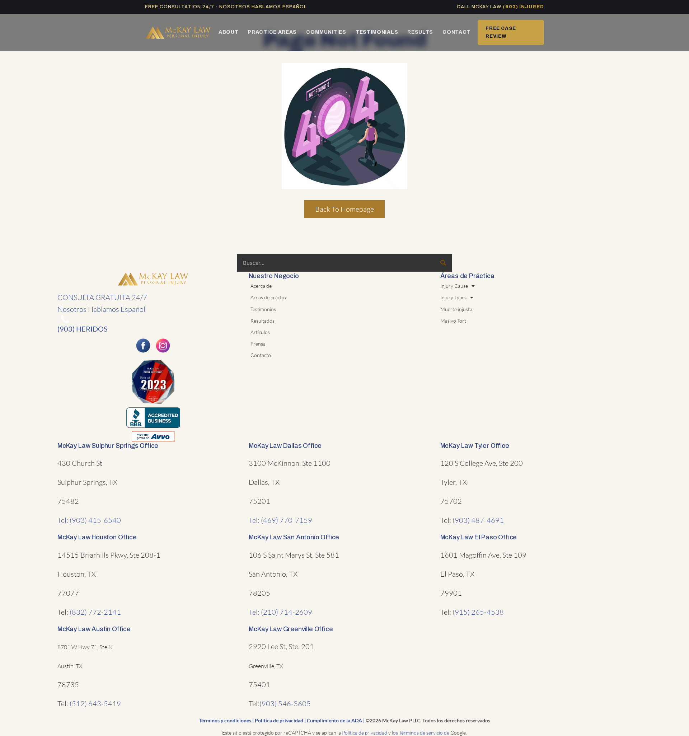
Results (420, 32)
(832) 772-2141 (95, 612)
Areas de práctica (268, 297)
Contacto (260, 355)
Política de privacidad (279, 720)
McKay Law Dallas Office (285, 445)
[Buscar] (443, 263)
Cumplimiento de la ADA (334, 720)
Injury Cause (454, 286)
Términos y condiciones (225, 720)
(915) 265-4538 (478, 612)
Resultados (262, 321)
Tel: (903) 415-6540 (89, 520)
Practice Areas (272, 32)
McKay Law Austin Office (94, 629)
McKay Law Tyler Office (474, 445)
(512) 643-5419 (95, 703)
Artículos (260, 332)
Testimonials (377, 32)
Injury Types (453, 297)
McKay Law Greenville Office (291, 629)
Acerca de (261, 286)
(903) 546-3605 (285, 703)
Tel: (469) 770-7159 (280, 520)
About (229, 32)
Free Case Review (501, 32)
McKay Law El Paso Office (478, 537)
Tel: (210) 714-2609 (280, 612)
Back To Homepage (344, 209)
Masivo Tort (453, 321)
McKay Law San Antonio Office (294, 537)
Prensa (258, 344)
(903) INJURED (523, 6)
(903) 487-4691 (478, 520)
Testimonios (263, 309)
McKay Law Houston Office (97, 537)
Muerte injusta (456, 309)
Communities (326, 32)
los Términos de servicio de (420, 733)
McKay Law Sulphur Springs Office (107, 445)
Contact (456, 32)
